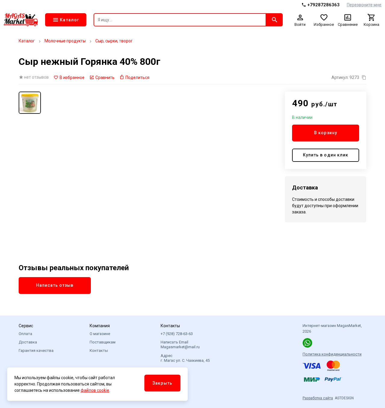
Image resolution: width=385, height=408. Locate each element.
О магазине (100, 333)
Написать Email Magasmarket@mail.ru (180, 344)
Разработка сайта (318, 398)
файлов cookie (95, 390)
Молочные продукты (65, 40)
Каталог (27, 40)
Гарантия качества (36, 350)
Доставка (28, 342)
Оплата (25, 333)
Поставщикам (103, 342)
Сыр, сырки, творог (114, 40)
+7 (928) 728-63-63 (177, 333)
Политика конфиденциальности (332, 354)
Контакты (99, 350)
